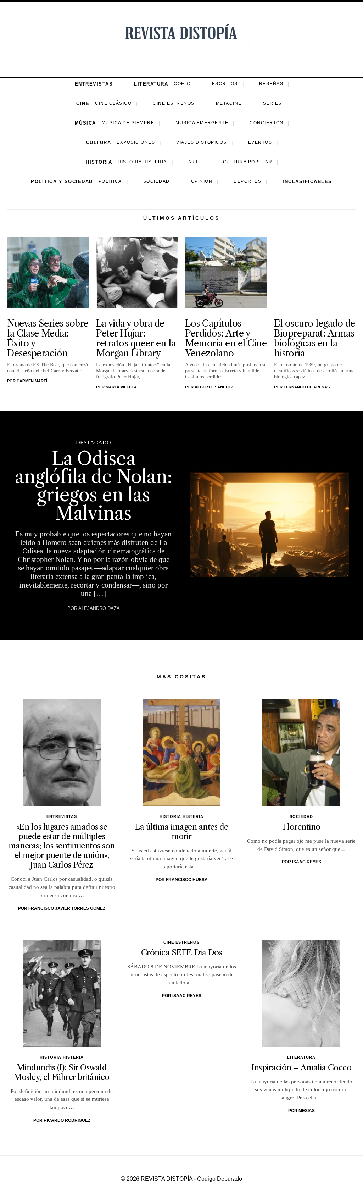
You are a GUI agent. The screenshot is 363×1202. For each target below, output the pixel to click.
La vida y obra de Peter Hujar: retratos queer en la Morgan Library (135, 338)
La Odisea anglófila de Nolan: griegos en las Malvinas (93, 485)
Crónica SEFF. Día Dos (181, 952)
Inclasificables (307, 181)
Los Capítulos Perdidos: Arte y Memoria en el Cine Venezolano (226, 338)
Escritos (225, 83)
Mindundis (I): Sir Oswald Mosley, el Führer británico (62, 1072)
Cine (82, 103)
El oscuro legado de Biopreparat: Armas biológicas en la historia (314, 338)
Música (85, 123)
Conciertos (266, 122)
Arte (195, 161)
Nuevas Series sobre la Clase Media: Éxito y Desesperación (48, 338)
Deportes (247, 181)
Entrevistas (94, 84)
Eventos (260, 142)
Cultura (98, 142)
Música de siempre (128, 122)
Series (272, 103)
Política (110, 181)
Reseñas (271, 83)
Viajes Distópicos (201, 142)
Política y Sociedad (62, 181)
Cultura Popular (248, 161)
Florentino (301, 827)
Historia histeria (142, 161)
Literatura (151, 84)
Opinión (202, 181)
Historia (99, 162)
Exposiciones (136, 142)
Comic (182, 83)
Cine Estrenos (174, 103)
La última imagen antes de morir (181, 831)
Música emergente (201, 122)
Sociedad (156, 181)
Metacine (229, 103)
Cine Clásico (113, 103)
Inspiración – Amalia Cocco (301, 1067)
